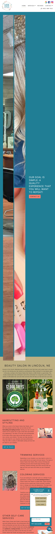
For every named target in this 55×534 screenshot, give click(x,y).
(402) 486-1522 (47, 8)
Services (31, 5)
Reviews (40, 5)
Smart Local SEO (38, 523)
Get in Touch (9, 447)
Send (47, 523)
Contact (48, 5)
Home (24, 5)
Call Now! (41, 504)
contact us (34, 196)
